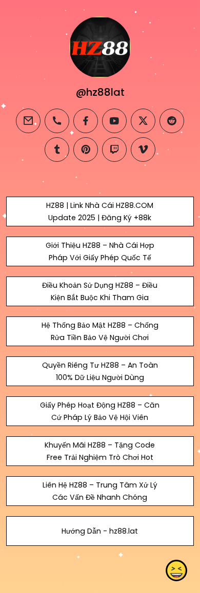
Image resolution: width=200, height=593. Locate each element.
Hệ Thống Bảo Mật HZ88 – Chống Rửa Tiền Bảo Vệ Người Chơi (100, 331)
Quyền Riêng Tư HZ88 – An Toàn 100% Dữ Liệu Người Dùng (100, 371)
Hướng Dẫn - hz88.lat (100, 531)
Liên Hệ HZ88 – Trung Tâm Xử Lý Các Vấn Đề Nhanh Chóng (100, 491)
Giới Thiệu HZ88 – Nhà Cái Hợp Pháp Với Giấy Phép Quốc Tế (100, 251)
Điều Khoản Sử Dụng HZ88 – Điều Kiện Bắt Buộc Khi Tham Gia (99, 291)
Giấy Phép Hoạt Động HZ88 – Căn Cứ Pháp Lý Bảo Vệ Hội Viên (99, 411)
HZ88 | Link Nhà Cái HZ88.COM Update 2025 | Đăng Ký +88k (99, 211)
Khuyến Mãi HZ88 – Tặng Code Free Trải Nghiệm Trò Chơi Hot (100, 451)
